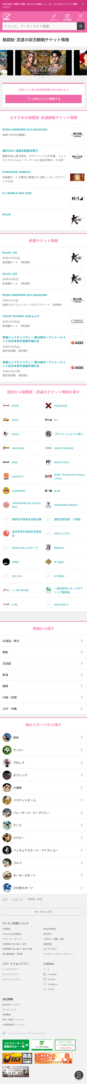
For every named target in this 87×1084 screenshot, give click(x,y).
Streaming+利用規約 (11, 933)
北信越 (6, 663)
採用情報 (6, 1014)
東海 (5, 675)
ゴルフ (17, 863)
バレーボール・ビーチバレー (31, 813)
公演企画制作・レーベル (13, 1024)
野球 (16, 737)
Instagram (52, 984)
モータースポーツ (24, 875)
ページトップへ (43, 912)
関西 (5, 686)
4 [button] (47, 77)
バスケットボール (24, 800)
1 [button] (40, 77)
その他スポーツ (23, 888)
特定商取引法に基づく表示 (14, 943)
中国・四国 (9, 697)
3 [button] (45, 77)
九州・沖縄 (9, 709)
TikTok (51, 989)
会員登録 (67, 19)
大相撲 (17, 788)
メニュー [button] (80, 19)
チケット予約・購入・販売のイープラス (6, 16)
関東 (5, 652)
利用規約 (6, 928)
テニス (17, 825)
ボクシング (20, 775)
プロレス (18, 763)
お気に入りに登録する (46, 99)
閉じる (83, 4)
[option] (43, 63)
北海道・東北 (10, 641)
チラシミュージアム (11, 979)
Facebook (52, 974)
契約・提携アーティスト (13, 1019)
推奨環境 (48, 943)
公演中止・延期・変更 (54, 938)
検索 (84, 28)
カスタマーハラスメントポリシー (59, 953)
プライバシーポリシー (12, 938)
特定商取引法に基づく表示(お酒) (17, 948)
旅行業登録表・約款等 (12, 953)
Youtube (51, 979)
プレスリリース (9, 1009)
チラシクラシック (10, 974)
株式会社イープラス (11, 1004)
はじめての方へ (51, 948)
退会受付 (48, 933)
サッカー (18, 750)
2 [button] (42, 77)
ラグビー (18, 838)
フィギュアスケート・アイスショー (35, 850)
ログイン (54, 19)
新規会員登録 (50, 928)
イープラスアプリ (10, 969)
